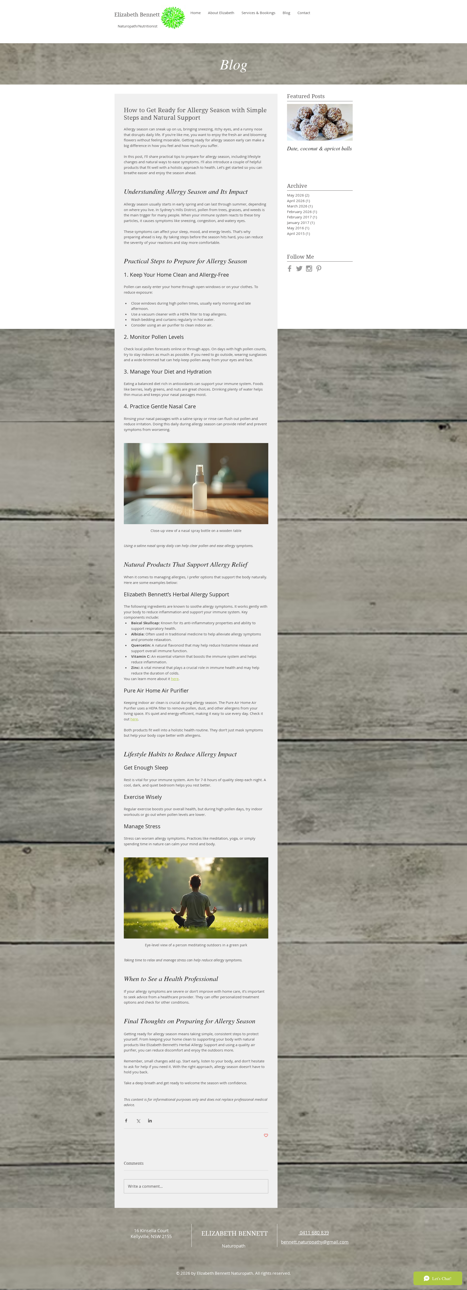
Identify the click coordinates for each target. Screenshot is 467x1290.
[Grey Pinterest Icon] (318, 268)
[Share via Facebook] (126, 1120)
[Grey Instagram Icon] (309, 268)
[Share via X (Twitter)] (138, 1120)
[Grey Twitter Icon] (299, 268)
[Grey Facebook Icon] (289, 268)
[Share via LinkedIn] (150, 1120)
